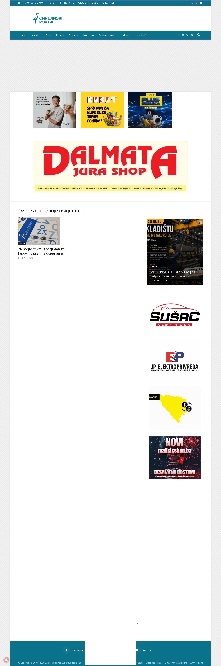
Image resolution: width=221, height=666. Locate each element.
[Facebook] (188, 3)
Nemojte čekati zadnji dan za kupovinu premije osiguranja (41, 251)
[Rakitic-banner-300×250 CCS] (54, 126)
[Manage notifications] (6, 660)
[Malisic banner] (175, 478)
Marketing (88, 35)
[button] (198, 35)
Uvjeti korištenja (66, 3)
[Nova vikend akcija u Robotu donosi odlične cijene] (175, 252)
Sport (48, 35)
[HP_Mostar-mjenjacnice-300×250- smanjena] (175, 428)
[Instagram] (192, 3)
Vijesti (35, 35)
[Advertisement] (110, 66)
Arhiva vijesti (108, 3)
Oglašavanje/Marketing (88, 3)
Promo (72, 35)
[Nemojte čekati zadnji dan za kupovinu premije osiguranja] (46, 231)
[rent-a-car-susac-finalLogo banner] (175, 335)
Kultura (60, 35)
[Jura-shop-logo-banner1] (110, 191)
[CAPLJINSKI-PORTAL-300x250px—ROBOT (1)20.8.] (102, 126)
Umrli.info (142, 35)
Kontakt (52, 3)
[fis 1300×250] (150, 110)
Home (24, 35)
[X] (196, 3)
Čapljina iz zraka (107, 35)
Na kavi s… (126, 35)
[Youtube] (201, 3)
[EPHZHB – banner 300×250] (175, 382)
